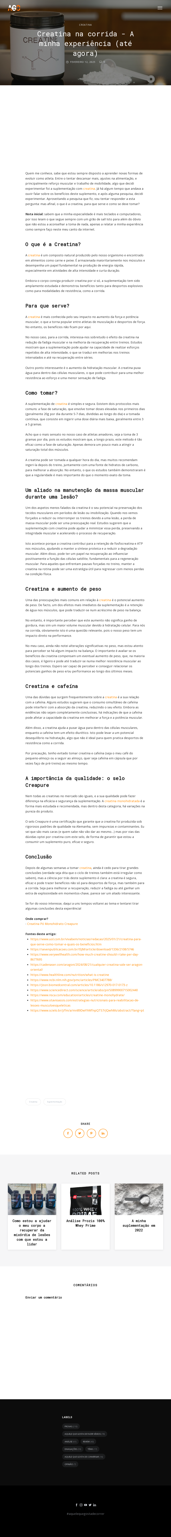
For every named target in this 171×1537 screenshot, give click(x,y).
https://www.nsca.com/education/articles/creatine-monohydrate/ (77, 995)
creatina (85, 24)
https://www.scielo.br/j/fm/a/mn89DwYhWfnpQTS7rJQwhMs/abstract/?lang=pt (87, 1010)
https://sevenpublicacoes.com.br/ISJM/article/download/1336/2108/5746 (82, 949)
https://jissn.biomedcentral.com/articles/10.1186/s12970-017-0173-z (79, 985)
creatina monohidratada (122, 801)
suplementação (54, 1101)
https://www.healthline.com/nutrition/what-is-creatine (69, 975)
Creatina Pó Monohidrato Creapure (52, 924)
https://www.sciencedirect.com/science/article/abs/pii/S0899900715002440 (84, 990)
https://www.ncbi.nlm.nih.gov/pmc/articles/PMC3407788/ (71, 980)
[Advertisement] (85, 131)
